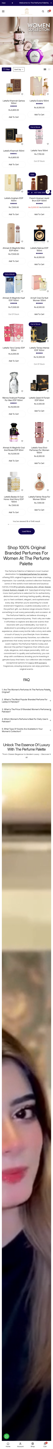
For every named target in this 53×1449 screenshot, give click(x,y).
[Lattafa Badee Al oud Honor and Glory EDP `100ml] (14, 482)
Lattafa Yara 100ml (39, 150)
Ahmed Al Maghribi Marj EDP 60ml (14, 249)
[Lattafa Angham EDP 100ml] (14, 183)
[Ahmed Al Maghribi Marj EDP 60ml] (14, 233)
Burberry (14, 590)
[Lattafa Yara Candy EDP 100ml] (14, 333)
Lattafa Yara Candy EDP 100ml (14, 349)
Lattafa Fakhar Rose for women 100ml (39, 498)
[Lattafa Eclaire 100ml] (39, 86)
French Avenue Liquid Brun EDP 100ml (39, 199)
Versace (29, 587)
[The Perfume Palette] (26, 11)
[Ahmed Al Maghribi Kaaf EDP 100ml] (14, 283)
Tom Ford (33, 590)
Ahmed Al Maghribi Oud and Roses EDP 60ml (14, 448)
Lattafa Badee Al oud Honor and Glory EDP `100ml (14, 499)
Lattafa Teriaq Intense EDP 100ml (39, 349)
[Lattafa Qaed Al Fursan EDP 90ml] (39, 383)
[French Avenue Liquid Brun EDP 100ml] (39, 183)
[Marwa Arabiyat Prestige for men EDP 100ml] (14, 383)
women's (42, 663)
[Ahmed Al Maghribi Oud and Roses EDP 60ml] (14, 433)
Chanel (6, 590)
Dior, (36, 587)
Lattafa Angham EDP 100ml (13, 199)
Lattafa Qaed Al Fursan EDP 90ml (39, 399)
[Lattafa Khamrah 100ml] (14, 136)
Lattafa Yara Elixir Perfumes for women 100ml (39, 450)
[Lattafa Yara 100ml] (39, 135)
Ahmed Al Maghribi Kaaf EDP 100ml (14, 299)
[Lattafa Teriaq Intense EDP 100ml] (39, 333)
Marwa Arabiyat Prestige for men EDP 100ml (13, 399)
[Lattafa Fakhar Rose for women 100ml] (39, 482)
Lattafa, (21, 587)
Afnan (41, 587)
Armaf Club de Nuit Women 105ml (39, 299)
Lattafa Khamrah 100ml (13, 150)
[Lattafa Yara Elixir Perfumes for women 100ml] (39, 433)
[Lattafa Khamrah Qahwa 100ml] (14, 86)
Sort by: (17, 69)
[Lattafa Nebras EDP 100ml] (39, 233)
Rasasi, (48, 587)
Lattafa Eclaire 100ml (39, 100)
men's (31, 663)
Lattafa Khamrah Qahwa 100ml (14, 101)
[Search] (43, 11)
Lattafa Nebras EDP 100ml (39, 249)
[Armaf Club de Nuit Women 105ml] (39, 283)
